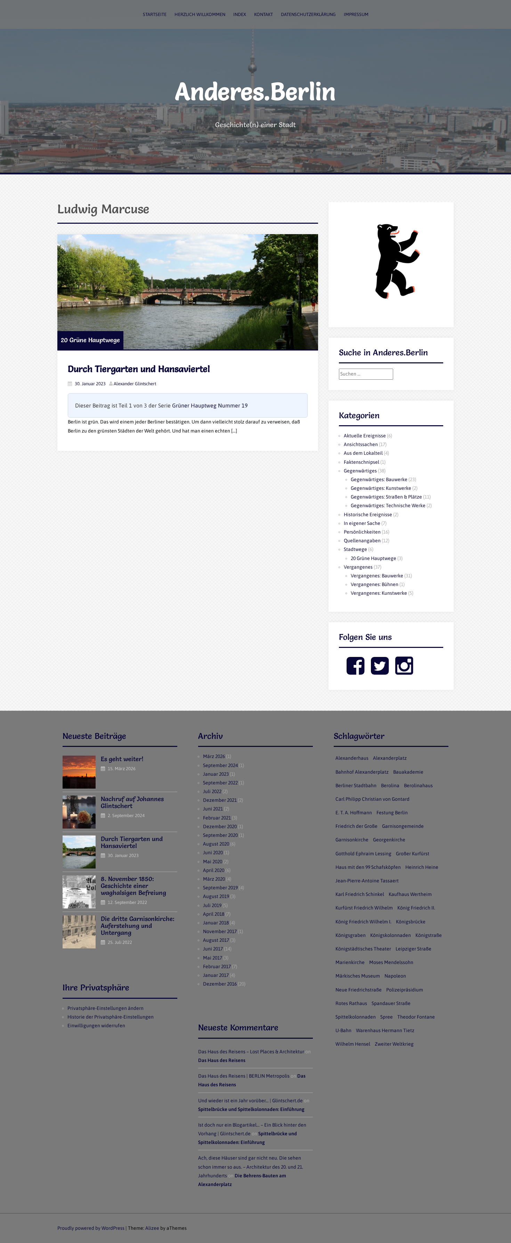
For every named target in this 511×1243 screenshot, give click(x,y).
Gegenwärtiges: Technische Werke (388, 505)
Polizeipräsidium (404, 990)
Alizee (152, 1228)
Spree (386, 1017)
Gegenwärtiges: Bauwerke (379, 479)
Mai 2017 (212, 958)
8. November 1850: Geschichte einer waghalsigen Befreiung (133, 886)
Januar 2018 (216, 922)
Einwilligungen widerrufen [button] (96, 1025)
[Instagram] (404, 671)
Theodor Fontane (416, 1017)
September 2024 (220, 765)
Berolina (390, 785)
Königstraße (428, 935)
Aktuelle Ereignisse (365, 435)
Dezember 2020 (220, 826)
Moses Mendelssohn (391, 962)
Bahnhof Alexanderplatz (362, 772)
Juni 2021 (213, 809)
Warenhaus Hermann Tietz (385, 1030)
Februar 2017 (217, 966)
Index (239, 14)
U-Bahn (343, 1030)
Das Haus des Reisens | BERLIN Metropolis (244, 1076)
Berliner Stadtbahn (355, 785)
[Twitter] (380, 671)
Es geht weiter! (122, 759)
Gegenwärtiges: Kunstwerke (381, 488)
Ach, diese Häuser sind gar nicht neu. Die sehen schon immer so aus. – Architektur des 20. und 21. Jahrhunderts (250, 1166)
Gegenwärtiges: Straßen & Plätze (386, 497)
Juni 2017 (213, 949)
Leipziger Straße (413, 949)
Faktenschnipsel (361, 462)
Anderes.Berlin (255, 91)
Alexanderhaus (351, 758)
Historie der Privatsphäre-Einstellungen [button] (110, 1017)
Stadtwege (355, 549)
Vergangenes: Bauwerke (377, 575)
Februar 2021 (217, 818)
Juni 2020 (213, 852)
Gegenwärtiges (360, 471)
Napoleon (395, 976)
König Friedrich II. (416, 908)
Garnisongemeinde (403, 826)
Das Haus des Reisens (221, 1060)
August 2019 (216, 896)
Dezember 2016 (220, 984)
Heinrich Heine (421, 867)
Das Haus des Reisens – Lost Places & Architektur (251, 1051)
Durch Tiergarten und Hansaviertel (139, 368)
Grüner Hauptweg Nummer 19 (210, 405)
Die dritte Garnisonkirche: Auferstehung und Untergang (138, 926)
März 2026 (214, 756)
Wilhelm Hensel (352, 1044)
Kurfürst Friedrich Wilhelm (364, 908)
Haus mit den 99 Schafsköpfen (368, 867)
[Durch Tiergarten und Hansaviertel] (187, 291)
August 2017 (216, 940)
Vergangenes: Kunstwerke (379, 593)
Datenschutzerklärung (308, 14)
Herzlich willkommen (200, 14)
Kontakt (263, 14)
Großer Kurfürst (412, 853)
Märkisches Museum (357, 976)
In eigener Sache (362, 523)
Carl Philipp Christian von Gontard (372, 799)
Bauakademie (408, 772)
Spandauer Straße (391, 1003)
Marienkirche (350, 962)
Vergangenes (358, 567)
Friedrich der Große (356, 826)
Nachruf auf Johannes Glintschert (132, 802)
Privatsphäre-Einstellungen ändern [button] (105, 1008)
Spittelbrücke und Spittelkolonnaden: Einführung (251, 1109)
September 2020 (220, 835)
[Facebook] (355, 671)
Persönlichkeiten (362, 532)
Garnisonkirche (351, 839)
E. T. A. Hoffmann (353, 812)
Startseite (155, 14)
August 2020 (216, 844)
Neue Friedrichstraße (358, 990)
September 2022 (220, 782)
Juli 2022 (212, 791)
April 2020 (213, 870)
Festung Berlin (392, 812)
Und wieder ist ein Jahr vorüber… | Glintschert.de (250, 1100)
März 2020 (214, 879)
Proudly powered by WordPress (90, 1228)
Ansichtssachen (361, 444)
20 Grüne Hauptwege (90, 340)
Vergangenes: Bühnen (374, 584)
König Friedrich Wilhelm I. (363, 921)
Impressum (356, 14)
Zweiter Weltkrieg (394, 1044)
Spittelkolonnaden (355, 1017)
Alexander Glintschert (135, 383)
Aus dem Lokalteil (363, 453)
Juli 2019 (212, 905)
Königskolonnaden (390, 935)
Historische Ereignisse (368, 514)
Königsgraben (350, 935)
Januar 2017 (216, 975)
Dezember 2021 (220, 800)
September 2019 (220, 887)
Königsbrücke (410, 921)
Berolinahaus (418, 785)
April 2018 (213, 914)
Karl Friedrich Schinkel (359, 894)
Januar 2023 (216, 774)
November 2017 (220, 931)
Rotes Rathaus (351, 1003)
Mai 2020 (212, 861)
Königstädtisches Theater (363, 949)
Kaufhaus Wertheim (410, 894)
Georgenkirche (389, 839)
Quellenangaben (362, 540)
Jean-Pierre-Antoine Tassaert (367, 880)
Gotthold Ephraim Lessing (363, 853)
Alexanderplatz (390, 758)
